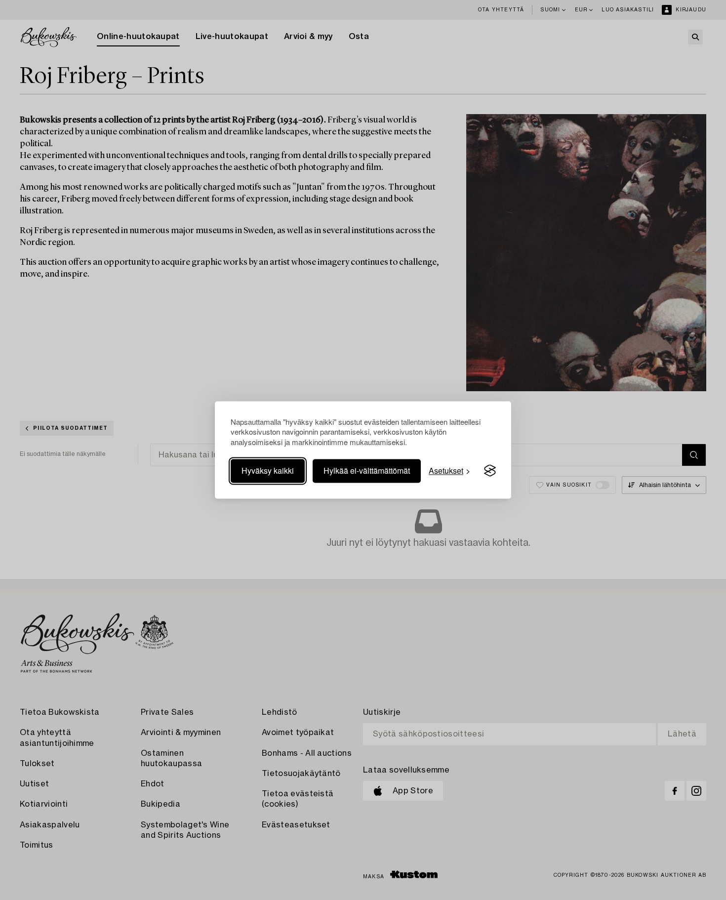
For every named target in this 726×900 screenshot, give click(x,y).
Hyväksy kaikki (268, 470)
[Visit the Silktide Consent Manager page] (490, 471)
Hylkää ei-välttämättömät (366, 470)
